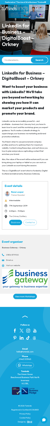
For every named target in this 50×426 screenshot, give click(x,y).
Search (39, 60)
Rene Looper (17, 192)
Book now (15, 222)
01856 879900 (12, 255)
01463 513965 (25, 359)
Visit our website (13, 265)
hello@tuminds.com (25, 351)
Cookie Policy (25, 418)
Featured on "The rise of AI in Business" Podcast (25, 2)
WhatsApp (27, 365)
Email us (9, 260)
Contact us (30, 222)
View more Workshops (25, 296)
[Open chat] (43, 419)
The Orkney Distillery (18, 216)
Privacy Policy (25, 414)
